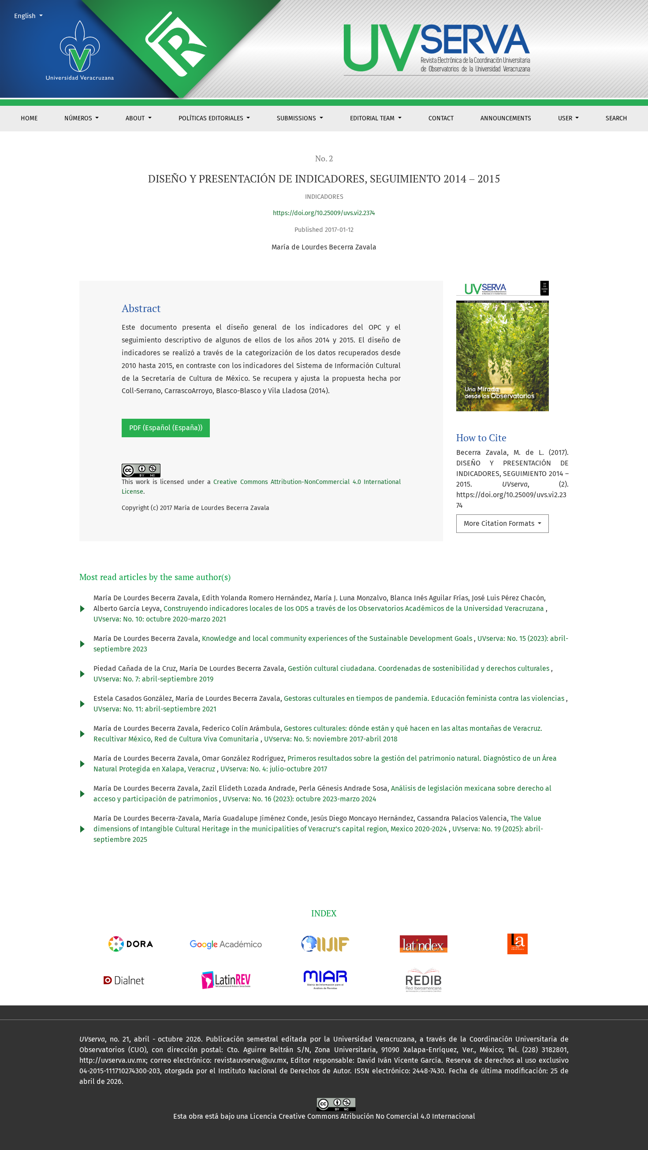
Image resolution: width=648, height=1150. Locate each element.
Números (79, 118)
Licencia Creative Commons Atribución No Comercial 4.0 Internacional (362, 1116)
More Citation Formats (500, 523)
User (566, 118)
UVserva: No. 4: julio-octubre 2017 (273, 769)
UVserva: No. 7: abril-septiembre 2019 (153, 679)
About (136, 118)
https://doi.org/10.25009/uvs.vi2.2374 (324, 213)
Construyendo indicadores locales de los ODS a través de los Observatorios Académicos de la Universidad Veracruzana (355, 608)
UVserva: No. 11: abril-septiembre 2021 (154, 709)
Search (616, 118)
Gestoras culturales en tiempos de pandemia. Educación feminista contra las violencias (425, 698)
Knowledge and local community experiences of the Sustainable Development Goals (338, 638)
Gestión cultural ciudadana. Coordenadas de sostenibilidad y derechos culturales (419, 668)
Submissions (297, 118)
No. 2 (324, 158)
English (32, 15)
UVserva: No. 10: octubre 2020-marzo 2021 (159, 619)
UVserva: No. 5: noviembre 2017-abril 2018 (331, 739)
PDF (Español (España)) (165, 428)
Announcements (505, 118)
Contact (441, 118)
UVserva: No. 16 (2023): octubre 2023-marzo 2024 (299, 799)
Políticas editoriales (212, 118)
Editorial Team (373, 118)
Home (29, 118)
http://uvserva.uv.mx (112, 1060)
